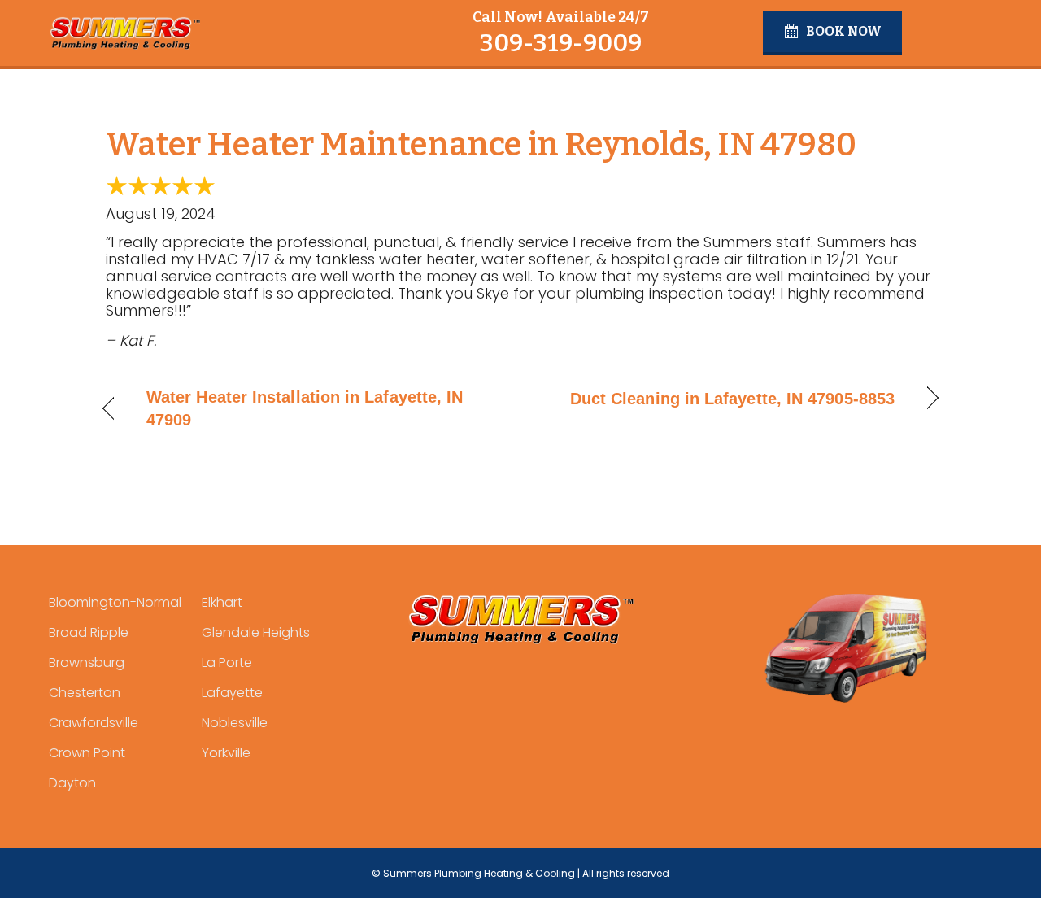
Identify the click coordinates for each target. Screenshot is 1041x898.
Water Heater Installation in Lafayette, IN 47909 (304, 408)
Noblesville (235, 722)
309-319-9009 (560, 43)
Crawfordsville (93, 722)
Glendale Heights (256, 632)
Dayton (72, 783)
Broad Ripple (88, 632)
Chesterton (84, 692)
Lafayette (232, 692)
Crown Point (87, 752)
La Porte (227, 662)
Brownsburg (86, 662)
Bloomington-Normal (115, 602)
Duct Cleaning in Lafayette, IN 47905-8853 (732, 399)
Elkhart (222, 602)
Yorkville (226, 752)
